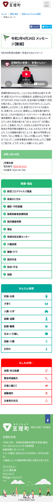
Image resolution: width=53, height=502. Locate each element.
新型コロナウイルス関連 (31, 13)
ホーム (3, 13)
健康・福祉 (14, 13)
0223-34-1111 (19, 166)
